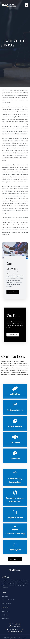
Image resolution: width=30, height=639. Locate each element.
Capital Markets (15, 426)
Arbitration (15, 394)
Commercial (15, 442)
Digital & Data (15, 550)
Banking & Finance (15, 410)
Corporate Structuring (15, 533)
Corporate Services (15, 517)
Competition (15, 458)
